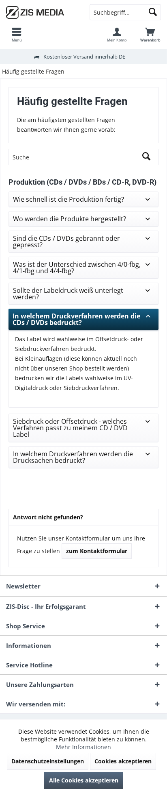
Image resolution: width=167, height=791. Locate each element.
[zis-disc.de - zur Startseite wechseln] (41, 12)
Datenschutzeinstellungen (47, 761)
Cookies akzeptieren (123, 761)
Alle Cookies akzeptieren (83, 780)
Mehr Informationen (83, 747)
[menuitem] (16, 34)
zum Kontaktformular (96, 551)
